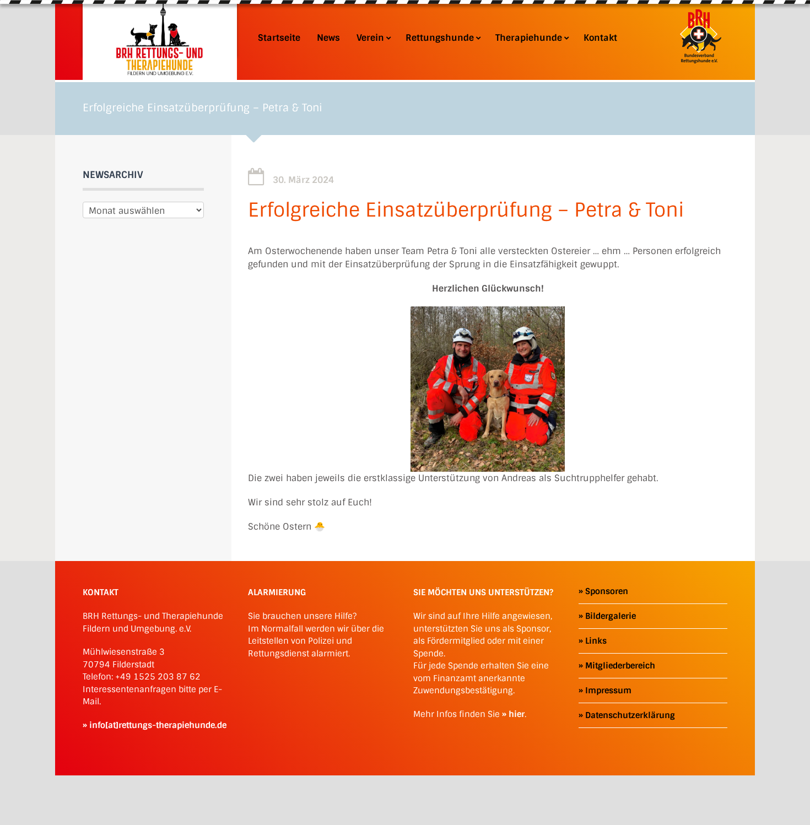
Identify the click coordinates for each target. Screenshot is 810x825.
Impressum (608, 690)
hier (517, 714)
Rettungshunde (440, 38)
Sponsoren (606, 591)
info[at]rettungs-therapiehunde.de (157, 725)
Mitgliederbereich (620, 665)
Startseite (279, 38)
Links (596, 640)
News (328, 38)
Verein (370, 38)
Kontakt (600, 38)
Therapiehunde (528, 38)
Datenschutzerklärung (630, 715)
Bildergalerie (610, 616)
